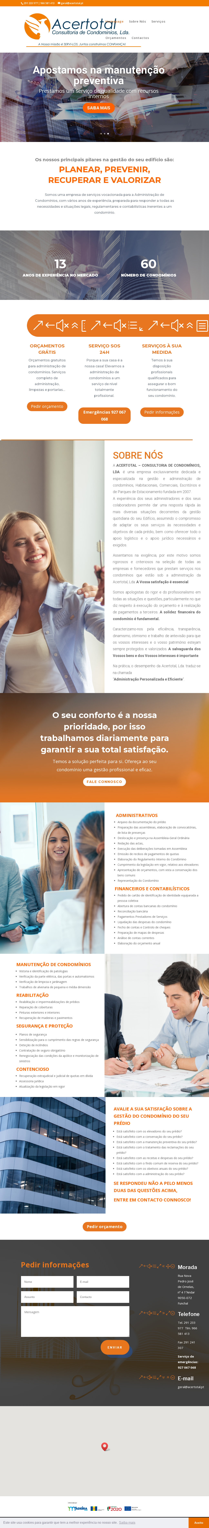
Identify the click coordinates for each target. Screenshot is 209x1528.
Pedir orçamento (47, 406)
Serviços (158, 21)
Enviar (115, 1347)
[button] (106, 1447)
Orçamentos (116, 38)
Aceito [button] (198, 1522)
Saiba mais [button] (127, 1522)
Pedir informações (162, 412)
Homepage (115, 21)
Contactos (140, 38)
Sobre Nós (137, 21)
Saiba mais (98, 113)
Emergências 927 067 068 (104, 415)
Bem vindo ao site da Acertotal (99, 72)
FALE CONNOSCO (104, 782)
